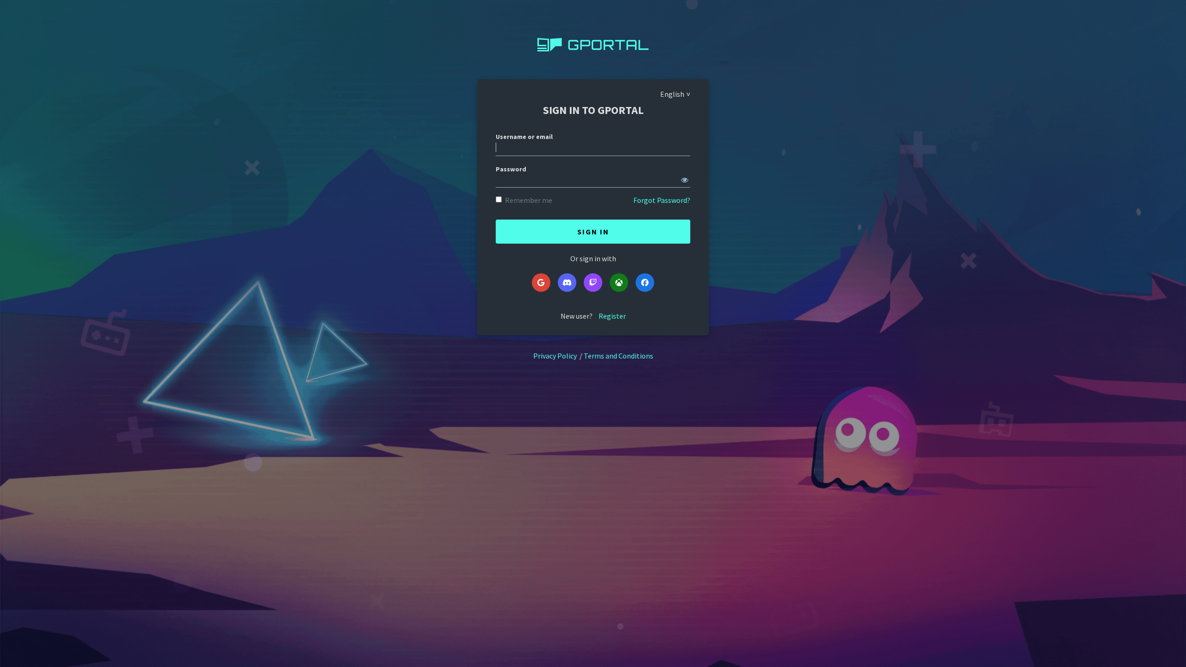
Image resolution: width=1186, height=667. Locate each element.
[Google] (541, 282)
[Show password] (684, 178)
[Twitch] (593, 282)
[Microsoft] (619, 282)
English (672, 94)
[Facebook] (645, 282)
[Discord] (567, 282)
